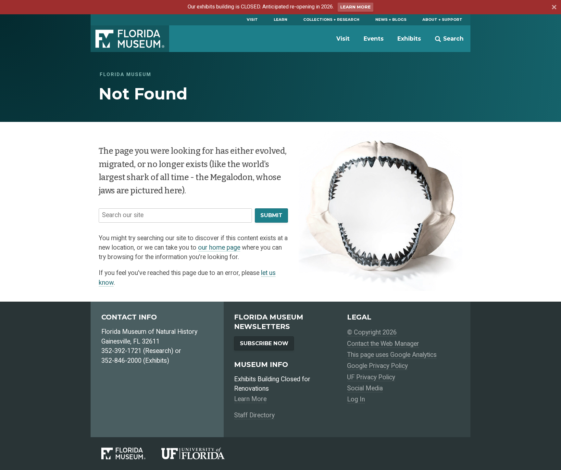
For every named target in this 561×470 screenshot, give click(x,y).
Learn (280, 19)
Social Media (365, 388)
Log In (356, 399)
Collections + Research (331, 19)
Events (374, 38)
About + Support (442, 19)
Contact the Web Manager (383, 343)
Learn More (355, 6)
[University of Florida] (201, 453)
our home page (219, 247)
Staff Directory (254, 415)
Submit (271, 215)
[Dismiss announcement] (554, 8)
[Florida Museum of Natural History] (131, 453)
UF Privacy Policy (371, 377)
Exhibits (409, 38)
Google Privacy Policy (377, 366)
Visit (252, 19)
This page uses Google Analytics (392, 355)
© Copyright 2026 (372, 332)
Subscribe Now (264, 343)
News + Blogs (390, 19)
